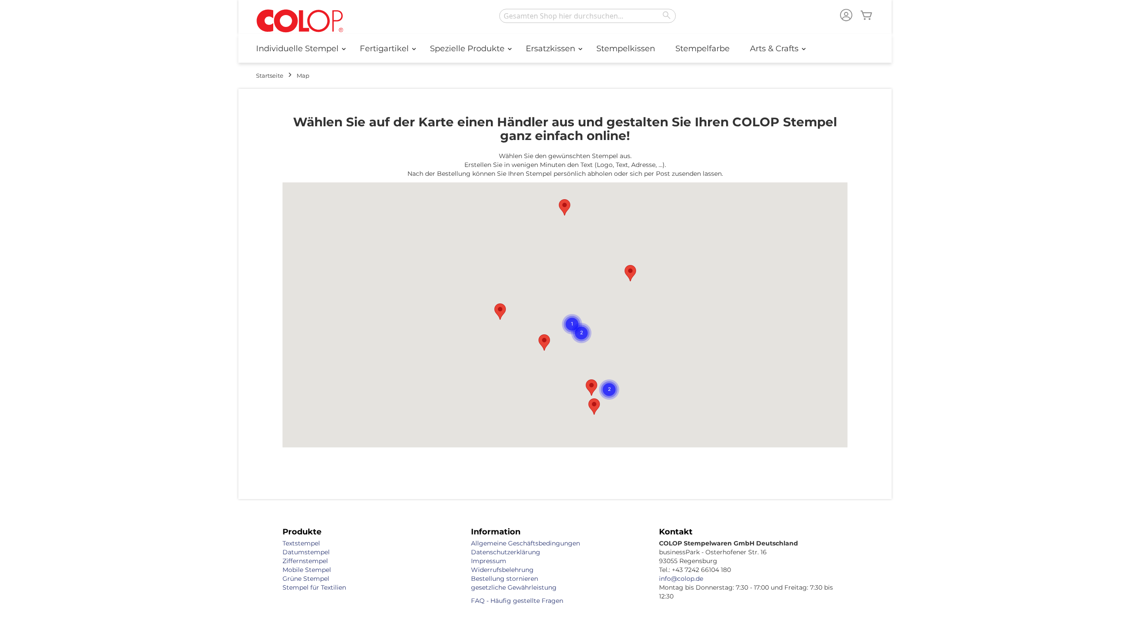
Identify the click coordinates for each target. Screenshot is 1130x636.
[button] (591, 387)
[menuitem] (297, 48)
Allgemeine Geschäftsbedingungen (525, 543)
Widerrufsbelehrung (502, 570)
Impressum (488, 561)
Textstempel (301, 543)
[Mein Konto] (846, 16)
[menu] (565, 48)
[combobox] (587, 16)
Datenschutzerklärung (505, 552)
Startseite (269, 75)
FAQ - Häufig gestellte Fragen (517, 601)
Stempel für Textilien (314, 587)
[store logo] (300, 21)
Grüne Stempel (305, 579)
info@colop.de (681, 579)
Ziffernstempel (305, 561)
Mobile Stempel (306, 570)
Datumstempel (306, 552)
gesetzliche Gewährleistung (514, 587)
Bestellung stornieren (504, 579)
